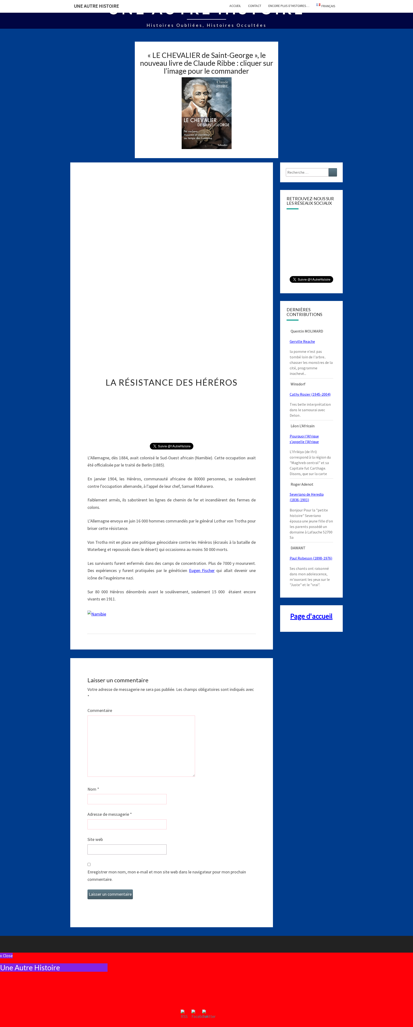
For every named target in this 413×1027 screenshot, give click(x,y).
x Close (6, 955)
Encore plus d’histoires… (288, 6)
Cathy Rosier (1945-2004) (310, 394)
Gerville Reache (302, 341)
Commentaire (99, 710)
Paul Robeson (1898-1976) (311, 558)
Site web (95, 839)
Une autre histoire (96, 6)
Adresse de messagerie (109, 814)
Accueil (235, 6)
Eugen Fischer (202, 570)
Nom (93, 789)
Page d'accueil (311, 616)
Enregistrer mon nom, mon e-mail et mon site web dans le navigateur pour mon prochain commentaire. (166, 875)
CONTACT (254, 6)
